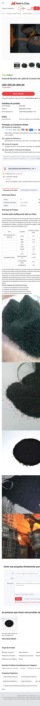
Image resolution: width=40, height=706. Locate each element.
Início (3, 13)
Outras (21, 659)
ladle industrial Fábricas (10, 681)
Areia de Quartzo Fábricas (28, 677)
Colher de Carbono (26, 681)
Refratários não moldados (9, 659)
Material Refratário (27, 13)
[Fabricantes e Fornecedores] (20, 3)
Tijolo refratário (23, 652)
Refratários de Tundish (8, 656)
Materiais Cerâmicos (8, 652)
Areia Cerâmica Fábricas (10, 677)
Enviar (18, 599)
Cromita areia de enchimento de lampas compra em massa (20, 686)
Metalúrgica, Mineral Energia (14, 13)
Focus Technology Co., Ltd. (32, 695)
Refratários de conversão (26, 656)
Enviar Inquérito (18, 94)
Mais (3, 689)
